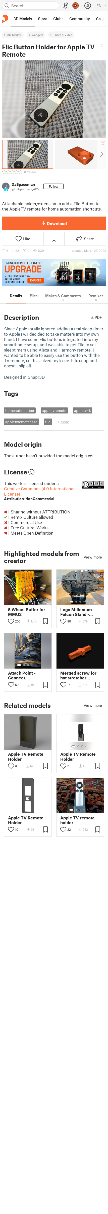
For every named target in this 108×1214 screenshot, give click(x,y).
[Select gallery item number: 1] (21, 602)
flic (47, 422)
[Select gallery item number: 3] (30, 602)
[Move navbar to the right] (103, 18)
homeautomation (19, 410)
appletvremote (54, 410)
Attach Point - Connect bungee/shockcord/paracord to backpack (28, 675)
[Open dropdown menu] (102, 46)
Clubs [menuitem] (58, 18)
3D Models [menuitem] (23, 18)
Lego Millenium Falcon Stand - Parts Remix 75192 (78, 612)
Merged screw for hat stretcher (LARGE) (78, 675)
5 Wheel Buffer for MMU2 (26, 612)
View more (93, 557)
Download (57, 223)
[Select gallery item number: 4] (34, 602)
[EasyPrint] (66, 5)
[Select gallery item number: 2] (26, 602)
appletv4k (82, 410)
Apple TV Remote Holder (25, 756)
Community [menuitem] (79, 18)
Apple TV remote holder (77, 820)
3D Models (14, 35)
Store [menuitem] (42, 18)
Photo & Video (62, 35)
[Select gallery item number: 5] (88, 602)
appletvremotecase (21, 422)
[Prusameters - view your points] (75, 5)
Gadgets (37, 35)
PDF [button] (98, 317)
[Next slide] (101, 154)
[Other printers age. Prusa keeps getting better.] (54, 272)
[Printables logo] (5, 18)
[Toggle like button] (11, 621)
